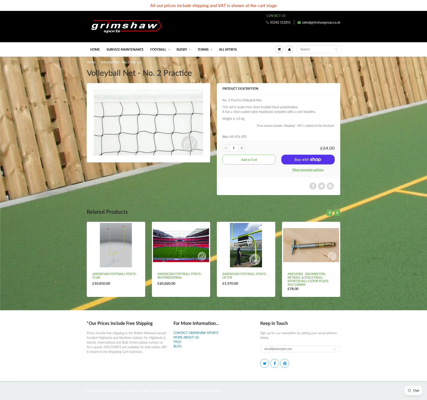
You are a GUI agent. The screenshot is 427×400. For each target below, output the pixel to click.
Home (95, 49)
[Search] (336, 49)
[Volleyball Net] (148, 122)
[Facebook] (274, 363)
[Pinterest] (284, 363)
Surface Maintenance (125, 49)
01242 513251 (280, 22)
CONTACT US (276, 16)
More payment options (308, 170)
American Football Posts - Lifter (245, 275)
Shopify (145, 390)
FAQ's (177, 342)
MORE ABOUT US (186, 337)
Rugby (182, 49)
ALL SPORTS (228, 49)
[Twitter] (264, 363)
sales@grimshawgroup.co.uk (321, 22)
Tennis (203, 49)
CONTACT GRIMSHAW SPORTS (195, 333)
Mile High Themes (178, 390)
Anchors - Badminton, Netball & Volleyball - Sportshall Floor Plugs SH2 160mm (308, 279)
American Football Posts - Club (114, 275)
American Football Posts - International (180, 275)
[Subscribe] (334, 349)
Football (158, 49)
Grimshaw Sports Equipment (118, 390)
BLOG (177, 346)
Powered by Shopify (207, 390)
